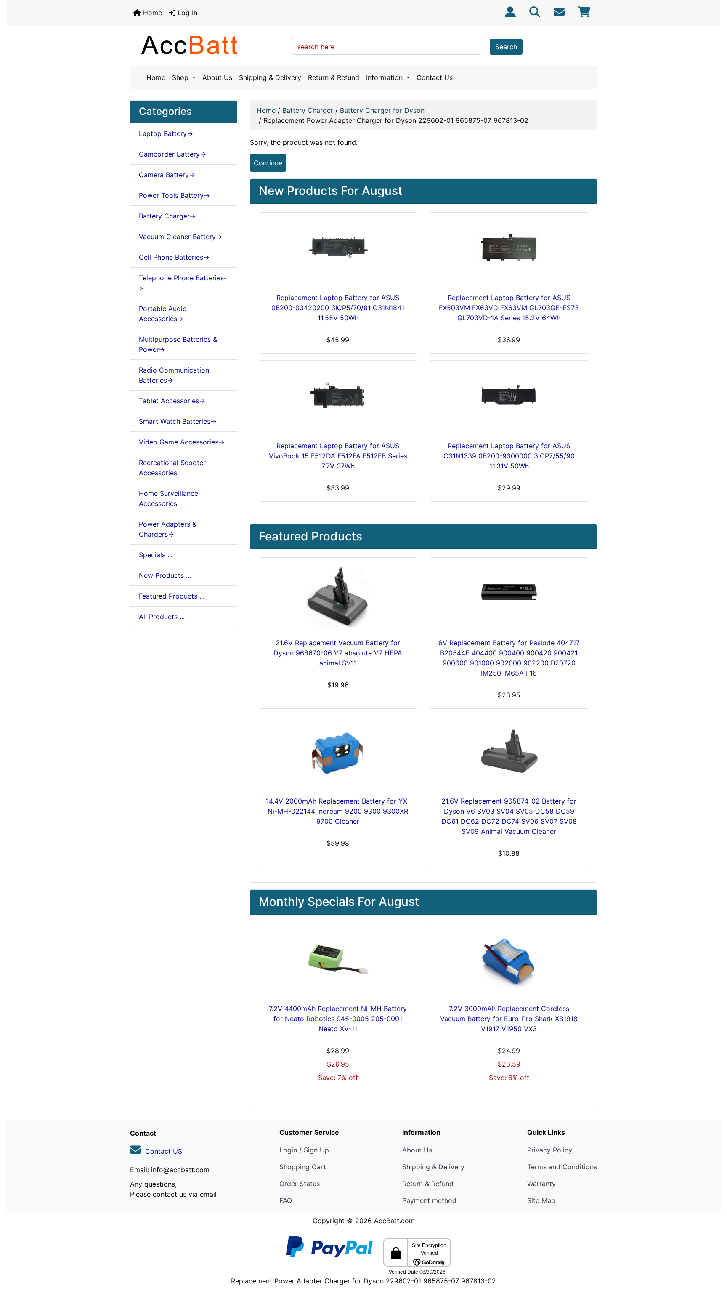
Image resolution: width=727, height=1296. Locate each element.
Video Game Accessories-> (182, 442)
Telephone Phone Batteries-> (183, 283)
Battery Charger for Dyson (382, 110)
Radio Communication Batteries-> (174, 375)
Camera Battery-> (167, 174)
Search (506, 47)
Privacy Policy (549, 1150)
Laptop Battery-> (166, 133)
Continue (268, 163)
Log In (186, 12)
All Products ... (162, 616)
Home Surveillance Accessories (168, 498)
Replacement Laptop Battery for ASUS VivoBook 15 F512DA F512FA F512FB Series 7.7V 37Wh (338, 456)
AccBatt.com (394, 1220)
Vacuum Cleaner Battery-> (180, 236)
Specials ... (155, 555)
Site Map (541, 1200)
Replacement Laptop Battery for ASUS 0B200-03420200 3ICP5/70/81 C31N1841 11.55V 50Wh (337, 307)
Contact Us (435, 77)
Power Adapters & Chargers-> (167, 529)
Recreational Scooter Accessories (172, 467)
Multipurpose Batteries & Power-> (178, 344)
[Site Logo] (208, 44)
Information (385, 77)
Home (151, 12)
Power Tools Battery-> (174, 195)
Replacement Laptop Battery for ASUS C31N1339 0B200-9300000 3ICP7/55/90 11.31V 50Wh (509, 456)
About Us (217, 77)
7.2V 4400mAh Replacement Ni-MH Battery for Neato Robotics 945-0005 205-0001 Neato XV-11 (338, 1018)
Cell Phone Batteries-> (174, 257)
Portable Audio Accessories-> (163, 313)
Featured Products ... (171, 596)
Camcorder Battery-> (172, 154)
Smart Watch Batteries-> (178, 421)
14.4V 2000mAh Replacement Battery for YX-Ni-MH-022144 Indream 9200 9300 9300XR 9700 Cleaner (338, 811)
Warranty (541, 1183)
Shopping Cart (302, 1167)
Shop (181, 77)
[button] (711, 1254)
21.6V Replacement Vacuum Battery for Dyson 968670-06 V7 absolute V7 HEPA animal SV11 (337, 653)
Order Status (299, 1183)
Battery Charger (307, 110)
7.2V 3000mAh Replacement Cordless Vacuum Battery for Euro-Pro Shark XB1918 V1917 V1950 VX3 (509, 1018)
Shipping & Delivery (270, 77)
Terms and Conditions (562, 1167)
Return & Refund (333, 77)
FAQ (285, 1200)
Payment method (429, 1200)
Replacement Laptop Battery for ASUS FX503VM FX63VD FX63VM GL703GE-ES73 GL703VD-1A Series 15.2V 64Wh (509, 307)
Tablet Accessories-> (172, 401)
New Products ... (165, 575)
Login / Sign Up (304, 1150)
